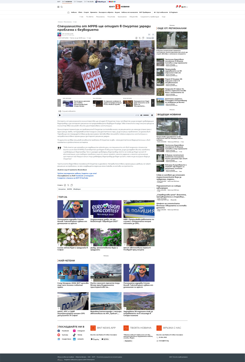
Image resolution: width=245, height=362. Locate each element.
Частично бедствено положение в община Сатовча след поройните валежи (176, 61)
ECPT (93, 357)
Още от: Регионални (172, 28)
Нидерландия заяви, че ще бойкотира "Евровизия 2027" (104, 220)
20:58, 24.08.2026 (161, 199)
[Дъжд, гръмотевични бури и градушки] (106, 237)
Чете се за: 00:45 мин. (173, 181)
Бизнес (117, 12)
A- (153, 34)
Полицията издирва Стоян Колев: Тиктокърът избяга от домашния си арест (72, 221)
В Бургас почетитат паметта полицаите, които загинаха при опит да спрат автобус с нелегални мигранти (172, 52)
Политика (111, 17)
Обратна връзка (81, 357)
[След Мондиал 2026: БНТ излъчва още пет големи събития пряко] (73, 273)
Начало (60, 22)
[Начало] (68, 12)
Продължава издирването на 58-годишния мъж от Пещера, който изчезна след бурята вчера (175, 71)
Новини (74, 12)
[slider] (98, 115)
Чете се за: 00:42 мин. (172, 171)
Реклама (106, 255)
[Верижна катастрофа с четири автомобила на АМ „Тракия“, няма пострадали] (106, 301)
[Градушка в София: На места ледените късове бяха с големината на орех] (160, 92)
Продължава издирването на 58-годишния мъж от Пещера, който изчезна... (169, 138)
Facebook (79, 176)
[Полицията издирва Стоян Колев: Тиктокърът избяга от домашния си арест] (73, 209)
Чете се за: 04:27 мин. (163, 200)
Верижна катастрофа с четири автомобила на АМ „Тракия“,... (106, 313)
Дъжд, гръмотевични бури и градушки (104, 249)
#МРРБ (69, 189)
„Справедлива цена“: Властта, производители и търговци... (171, 196)
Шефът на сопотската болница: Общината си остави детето (171, 205)
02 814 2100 (163, 337)
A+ (149, 34)
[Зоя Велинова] (59, 35)
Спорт (86, 12)
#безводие (77, 189)
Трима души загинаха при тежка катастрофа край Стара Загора (82, 103)
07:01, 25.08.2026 (161, 190)
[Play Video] (106, 67)
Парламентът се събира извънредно (168, 187)
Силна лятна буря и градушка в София (72, 249)
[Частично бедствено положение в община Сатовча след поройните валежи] (160, 62)
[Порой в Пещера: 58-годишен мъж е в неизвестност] (160, 82)
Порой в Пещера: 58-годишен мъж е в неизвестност (174, 81)
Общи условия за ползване (65, 357)
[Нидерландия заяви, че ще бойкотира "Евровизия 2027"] (106, 209)
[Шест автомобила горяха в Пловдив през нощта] (139, 237)
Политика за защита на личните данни (109, 357)
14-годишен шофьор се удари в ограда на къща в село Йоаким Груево (112, 102)
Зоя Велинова (69, 34)
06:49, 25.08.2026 (161, 141)
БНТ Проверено (145, 12)
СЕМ (89, 357)
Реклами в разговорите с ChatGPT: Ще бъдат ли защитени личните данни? (176, 166)
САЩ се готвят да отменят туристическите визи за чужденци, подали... (170, 177)
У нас (81, 17)
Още (163, 17)
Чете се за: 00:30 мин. (172, 151)
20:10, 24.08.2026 (170, 170)
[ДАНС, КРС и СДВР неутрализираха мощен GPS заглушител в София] (73, 301)
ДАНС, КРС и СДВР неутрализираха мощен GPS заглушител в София (71, 314)
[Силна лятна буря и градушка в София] (73, 237)
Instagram (89, 176)
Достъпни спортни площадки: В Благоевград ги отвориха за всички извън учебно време (176, 100)
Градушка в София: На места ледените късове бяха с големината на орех (175, 90)
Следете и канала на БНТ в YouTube (72, 178)
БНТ (58, 1)
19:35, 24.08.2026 (161, 209)
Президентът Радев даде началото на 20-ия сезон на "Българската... (143, 103)
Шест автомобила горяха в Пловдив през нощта (137, 249)
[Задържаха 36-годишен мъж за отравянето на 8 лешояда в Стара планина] (139, 301)
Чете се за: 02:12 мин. (173, 209)
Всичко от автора (68, 35)
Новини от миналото (129, 12)
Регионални (100, 17)
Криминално (122, 17)
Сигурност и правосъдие (150, 17)
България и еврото (106, 12)
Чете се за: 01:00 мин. (173, 141)
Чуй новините (162, 12)
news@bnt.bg (164, 341)
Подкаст (174, 12)
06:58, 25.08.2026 (170, 150)
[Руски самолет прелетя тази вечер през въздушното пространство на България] (106, 273)
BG (185, 7)
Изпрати (128, 341)
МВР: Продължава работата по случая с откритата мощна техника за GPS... (138, 221)
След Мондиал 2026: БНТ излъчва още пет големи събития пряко (73, 285)
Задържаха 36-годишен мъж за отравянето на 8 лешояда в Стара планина (138, 314)
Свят (80, 12)
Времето (93, 12)
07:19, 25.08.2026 (170, 160)
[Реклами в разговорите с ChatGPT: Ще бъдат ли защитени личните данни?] (160, 168)
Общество (133, 17)
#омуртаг (62, 189)
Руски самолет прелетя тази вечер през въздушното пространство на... (105, 285)
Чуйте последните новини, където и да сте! (77, 173)
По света (89, 17)
